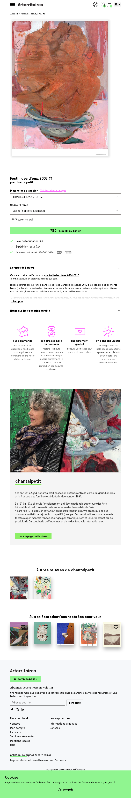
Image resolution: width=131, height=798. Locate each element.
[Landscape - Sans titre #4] (19, 634)
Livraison (15, 732)
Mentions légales (20, 740)
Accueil (14, 14)
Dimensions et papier (38, 190)
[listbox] (65, 211)
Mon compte (17, 727)
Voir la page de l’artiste (33, 536)
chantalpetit (24, 182)
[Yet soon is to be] (65, 633)
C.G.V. (13, 745)
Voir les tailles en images (53, 190)
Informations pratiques (63, 723)
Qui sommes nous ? (25, 679)
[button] (103, 4)
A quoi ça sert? (108, 782)
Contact (15, 723)
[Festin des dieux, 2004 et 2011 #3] (19, 587)
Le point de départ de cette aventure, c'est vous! (38, 760)
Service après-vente (21, 736)
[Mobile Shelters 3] (89, 634)
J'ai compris (65, 789)
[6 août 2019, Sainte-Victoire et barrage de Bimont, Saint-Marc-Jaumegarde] (112, 634)
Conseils (55, 727)
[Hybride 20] (42, 633)
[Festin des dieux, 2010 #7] (42, 587)
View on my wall (24, 219)
